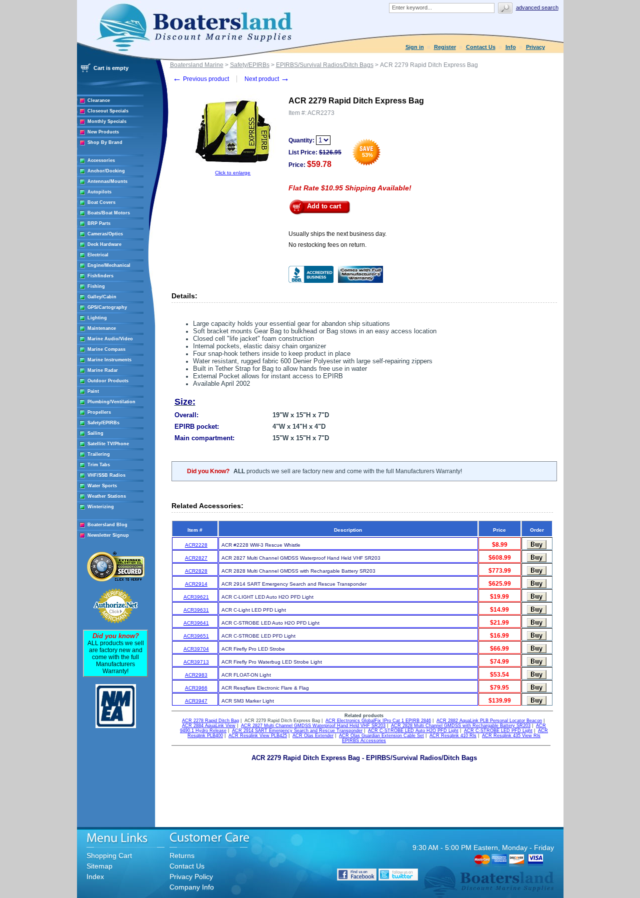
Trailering (99, 454)
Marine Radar (103, 370)
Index (95, 877)
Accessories (101, 160)
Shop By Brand (105, 142)
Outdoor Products (108, 380)
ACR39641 (196, 623)
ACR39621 (196, 597)
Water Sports (102, 485)
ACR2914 (196, 584)
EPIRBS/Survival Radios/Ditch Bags (325, 64)
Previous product (200, 78)
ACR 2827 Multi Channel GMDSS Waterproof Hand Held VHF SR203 (313, 725)
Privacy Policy (191, 877)
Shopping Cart (109, 856)
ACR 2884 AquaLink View (209, 725)
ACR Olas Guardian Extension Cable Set (381, 735)
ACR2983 (196, 675)
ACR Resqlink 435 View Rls (511, 735)
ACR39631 (196, 610)
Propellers (99, 412)
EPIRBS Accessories (364, 740)
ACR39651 (196, 636)
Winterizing (101, 506)
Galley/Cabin (102, 296)
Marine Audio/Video (110, 338)
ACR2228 (196, 545)
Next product (267, 78)
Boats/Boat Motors (109, 212)
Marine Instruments (110, 359)
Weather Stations (107, 496)
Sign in (415, 47)
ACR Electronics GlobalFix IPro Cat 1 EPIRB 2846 (378, 720)
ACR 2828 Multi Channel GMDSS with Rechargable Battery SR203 (460, 725)
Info (511, 47)
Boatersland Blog (108, 524)
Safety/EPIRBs (104, 422)
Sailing (96, 433)
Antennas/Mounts (108, 181)
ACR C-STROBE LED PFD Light (498, 730)
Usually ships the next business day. (337, 233)
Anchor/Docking (106, 170)
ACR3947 (196, 701)
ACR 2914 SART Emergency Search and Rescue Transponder (297, 730)
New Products (103, 131)
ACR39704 (196, 649)
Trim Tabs (99, 464)
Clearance (99, 100)
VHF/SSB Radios (107, 475)
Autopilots (100, 191)
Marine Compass (107, 349)
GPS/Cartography (107, 307)
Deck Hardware (105, 244)
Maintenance (102, 328)
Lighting (97, 317)
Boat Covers (102, 202)
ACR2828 (196, 571)
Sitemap (99, 866)
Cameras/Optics (105, 233)
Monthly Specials (107, 121)
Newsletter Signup (108, 535)
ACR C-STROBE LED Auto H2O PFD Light (413, 730)
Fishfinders (101, 275)
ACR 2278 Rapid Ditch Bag (210, 720)
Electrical (98, 254)
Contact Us (481, 47)
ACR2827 (196, 558)
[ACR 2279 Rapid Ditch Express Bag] (233, 168)
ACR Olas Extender (313, 735)
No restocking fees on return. (327, 244)
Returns (182, 856)
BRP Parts (99, 223)
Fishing (96, 286)
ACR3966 (196, 688)
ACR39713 (196, 662)
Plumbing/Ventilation (112, 401)
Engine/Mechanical (109, 265)
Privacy (535, 47)
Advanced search (537, 7)
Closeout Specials (108, 110)
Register (445, 47)
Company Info (192, 887)
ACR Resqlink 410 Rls (453, 735)
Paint (93, 391)
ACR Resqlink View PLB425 (257, 735)
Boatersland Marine (197, 64)
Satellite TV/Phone (108, 443)
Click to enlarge (232, 172)
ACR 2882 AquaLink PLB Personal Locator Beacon (489, 720)
